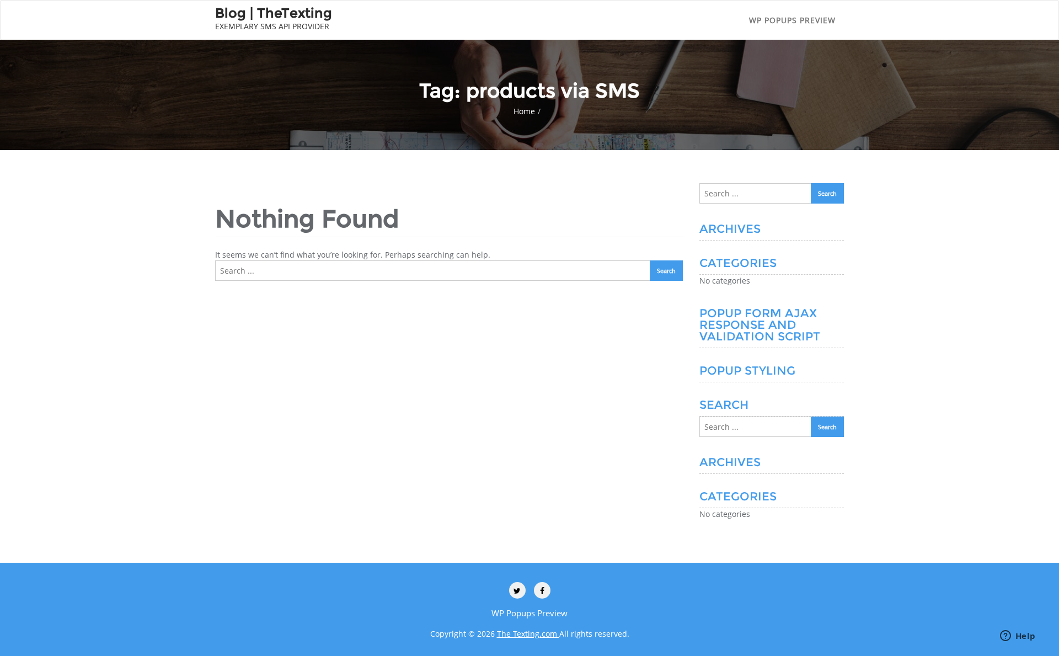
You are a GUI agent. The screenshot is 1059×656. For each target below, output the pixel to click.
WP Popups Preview (792, 20)
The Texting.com (528, 633)
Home (524, 111)
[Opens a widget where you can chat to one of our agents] (1017, 636)
